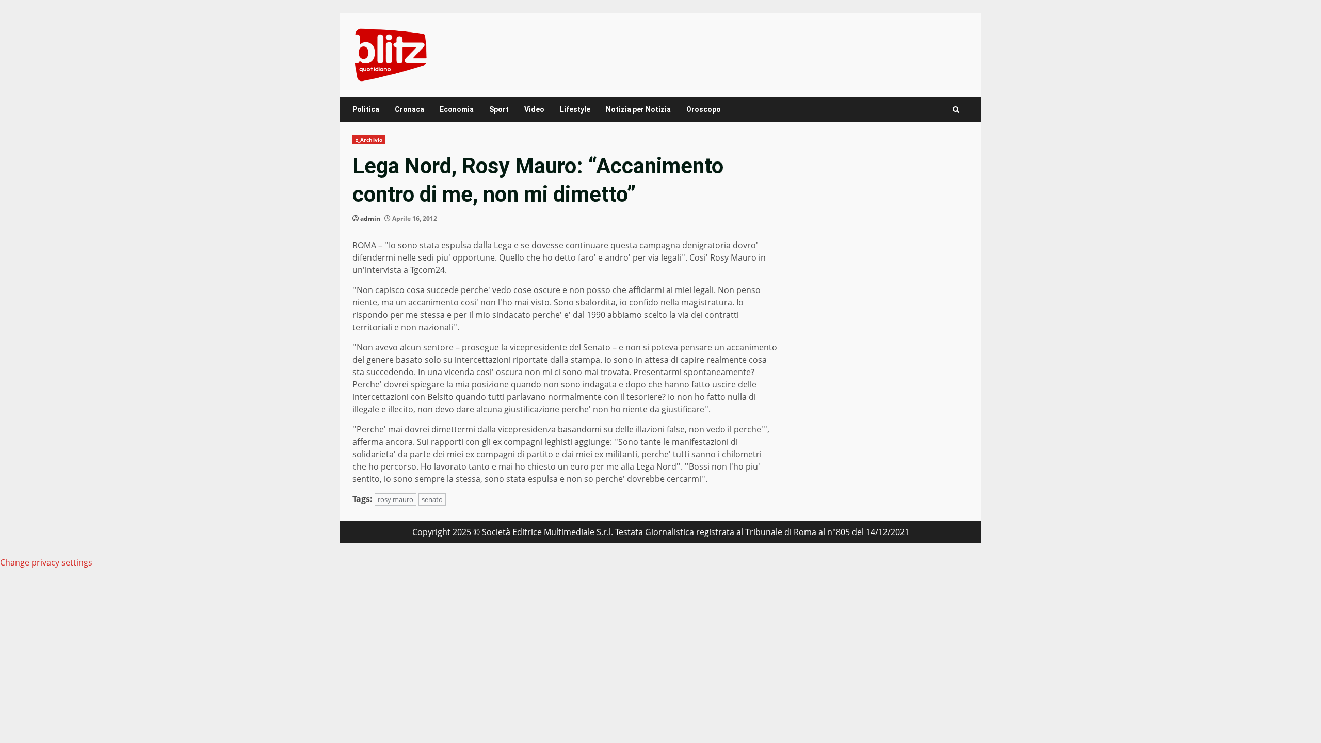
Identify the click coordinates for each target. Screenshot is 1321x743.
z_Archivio (369, 139)
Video (534, 109)
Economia (457, 109)
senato (432, 499)
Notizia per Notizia (638, 109)
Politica (365, 109)
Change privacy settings (46, 562)
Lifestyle (575, 109)
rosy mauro (395, 499)
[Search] (956, 110)
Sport (499, 109)
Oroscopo (703, 109)
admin (370, 218)
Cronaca (409, 109)
